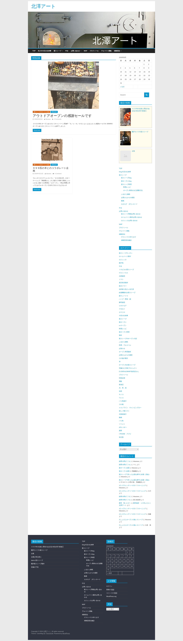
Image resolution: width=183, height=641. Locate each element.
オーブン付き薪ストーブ (127, 365)
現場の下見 (35, 567)
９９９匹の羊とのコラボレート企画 (51, 169)
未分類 (121, 437)
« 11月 (122, 87)
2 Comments (57, 119)
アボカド (122, 309)
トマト (121, 279)
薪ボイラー (122, 286)
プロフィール (94, 51)
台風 (32, 553)
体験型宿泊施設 (126, 240)
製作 (120, 335)
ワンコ (121, 398)
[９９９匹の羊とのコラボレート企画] (51, 139)
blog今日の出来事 (44, 51)
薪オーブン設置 (124, 468)
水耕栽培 (122, 276)
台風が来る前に (36, 557)
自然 (120, 391)
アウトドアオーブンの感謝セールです (62, 115)
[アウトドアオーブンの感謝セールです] (73, 63)
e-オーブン (122, 325)
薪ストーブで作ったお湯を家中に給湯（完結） (134, 474)
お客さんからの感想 (127, 197)
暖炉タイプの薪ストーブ (39, 550)
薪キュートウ (123, 296)
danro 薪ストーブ (37, 560)
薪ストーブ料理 (126, 184)
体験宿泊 (117, 51)
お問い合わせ (75, 51)
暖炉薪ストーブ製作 (37, 564)
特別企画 (54, 112)
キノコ (121, 394)
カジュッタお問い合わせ (129, 220)
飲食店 (121, 384)
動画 (122, 201)
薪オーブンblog (126, 181)
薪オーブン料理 (124, 332)
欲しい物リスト (124, 411)
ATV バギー (123, 427)
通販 (120, 381)
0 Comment (57, 173)
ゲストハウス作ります (128, 237)
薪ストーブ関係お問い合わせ (130, 214)
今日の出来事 (123, 315)
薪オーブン (122, 322)
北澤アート (43, 6)
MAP (85, 51)
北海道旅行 (122, 414)
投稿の (110, 589)
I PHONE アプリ (125, 434)
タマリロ (122, 312)
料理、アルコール (125, 345)
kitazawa (48, 119)
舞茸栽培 (122, 302)
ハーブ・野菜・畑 (125, 299)
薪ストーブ (57, 51)
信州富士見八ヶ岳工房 (126, 289)
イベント (122, 424)
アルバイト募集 (106, 51)
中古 (66, 51)
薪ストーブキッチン (125, 253)
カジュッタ (122, 259)
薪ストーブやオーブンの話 (41, 112)
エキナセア (122, 306)
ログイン (109, 586)
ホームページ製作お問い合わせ (131, 217)
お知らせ (122, 348)
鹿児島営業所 (123, 282)
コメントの (111, 593)
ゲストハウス (123, 273)
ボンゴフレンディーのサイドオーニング (132, 485)
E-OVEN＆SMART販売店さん (129, 371)
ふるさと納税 (125, 194)
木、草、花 (122, 388)
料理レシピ (127, 187)
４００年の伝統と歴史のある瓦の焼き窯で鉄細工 (47, 547)
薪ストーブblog (126, 178)
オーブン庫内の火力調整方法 (133, 190)
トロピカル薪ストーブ (126, 269)
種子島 (121, 263)
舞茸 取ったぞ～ (125, 503)
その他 (121, 404)
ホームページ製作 (125, 256)
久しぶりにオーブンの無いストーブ (131, 519)
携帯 (120, 430)
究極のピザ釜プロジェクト (128, 368)
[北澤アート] (91, 30)
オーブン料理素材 (125, 352)
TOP (33, 51)
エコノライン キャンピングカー (130, 407)
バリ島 (121, 421)
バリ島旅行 (122, 401)
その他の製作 (123, 358)
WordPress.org (111, 596)
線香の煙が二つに (125, 461)
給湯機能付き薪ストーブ (127, 292)
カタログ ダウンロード (129, 204)
